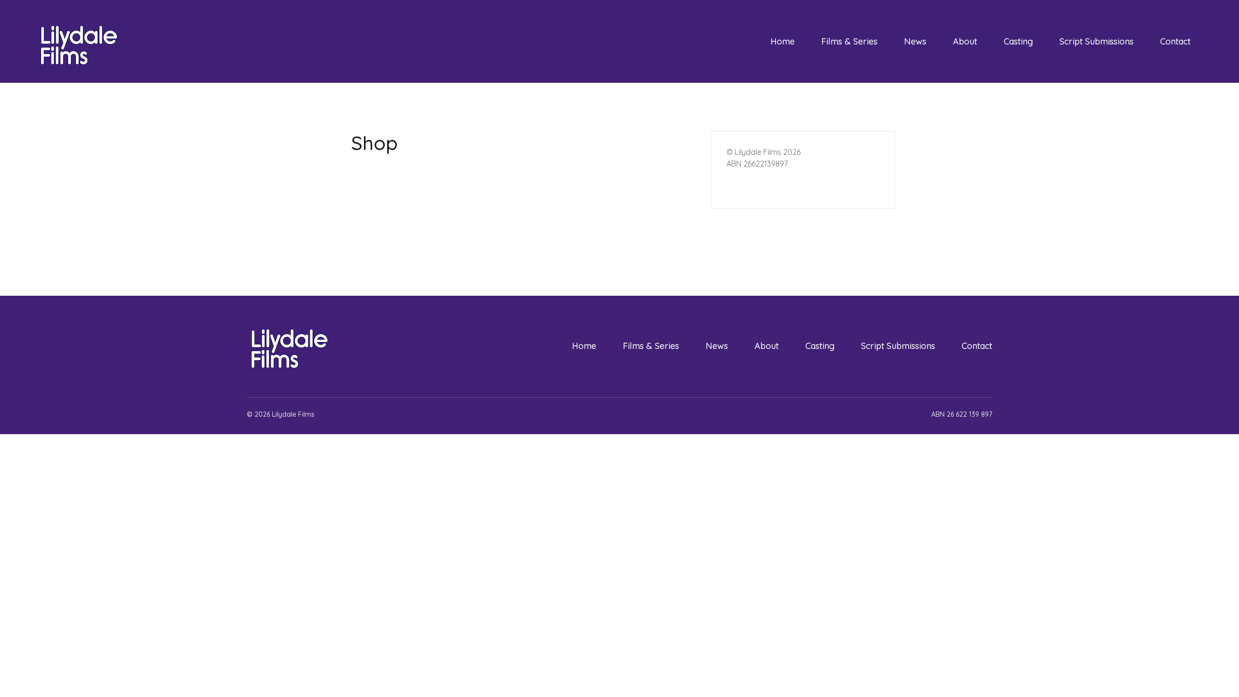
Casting (1018, 41)
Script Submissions (1096, 41)
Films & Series (849, 41)
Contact (1175, 41)
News (915, 41)
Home (783, 41)
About (965, 41)
